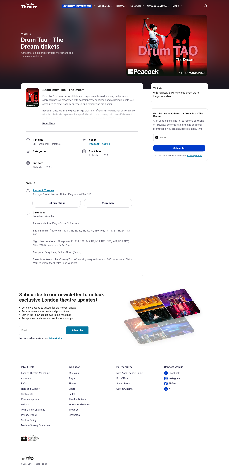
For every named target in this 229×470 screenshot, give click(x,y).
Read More (48, 123)
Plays (72, 378)
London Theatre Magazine (35, 373)
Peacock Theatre (99, 143)
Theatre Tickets (77, 399)
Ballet (72, 394)
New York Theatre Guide (129, 373)
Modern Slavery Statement (36, 425)
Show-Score (123, 383)
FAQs (24, 383)
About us (26, 378)
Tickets (120, 6)
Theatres (74, 409)
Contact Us (27, 394)
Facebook (174, 373)
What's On (104, 6)
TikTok (172, 383)
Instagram (174, 378)
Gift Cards (74, 414)
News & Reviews (157, 6)
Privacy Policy (194, 155)
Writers (25, 404)
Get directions (56, 203)
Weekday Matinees (79, 404)
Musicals (74, 373)
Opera (72, 388)
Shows (72, 383)
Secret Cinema (124, 388)
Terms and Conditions (33, 409)
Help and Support (30, 388)
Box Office (122, 378)
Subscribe (179, 148)
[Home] (29, 5)
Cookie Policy (28, 420)
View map (108, 203)
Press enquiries (30, 399)
